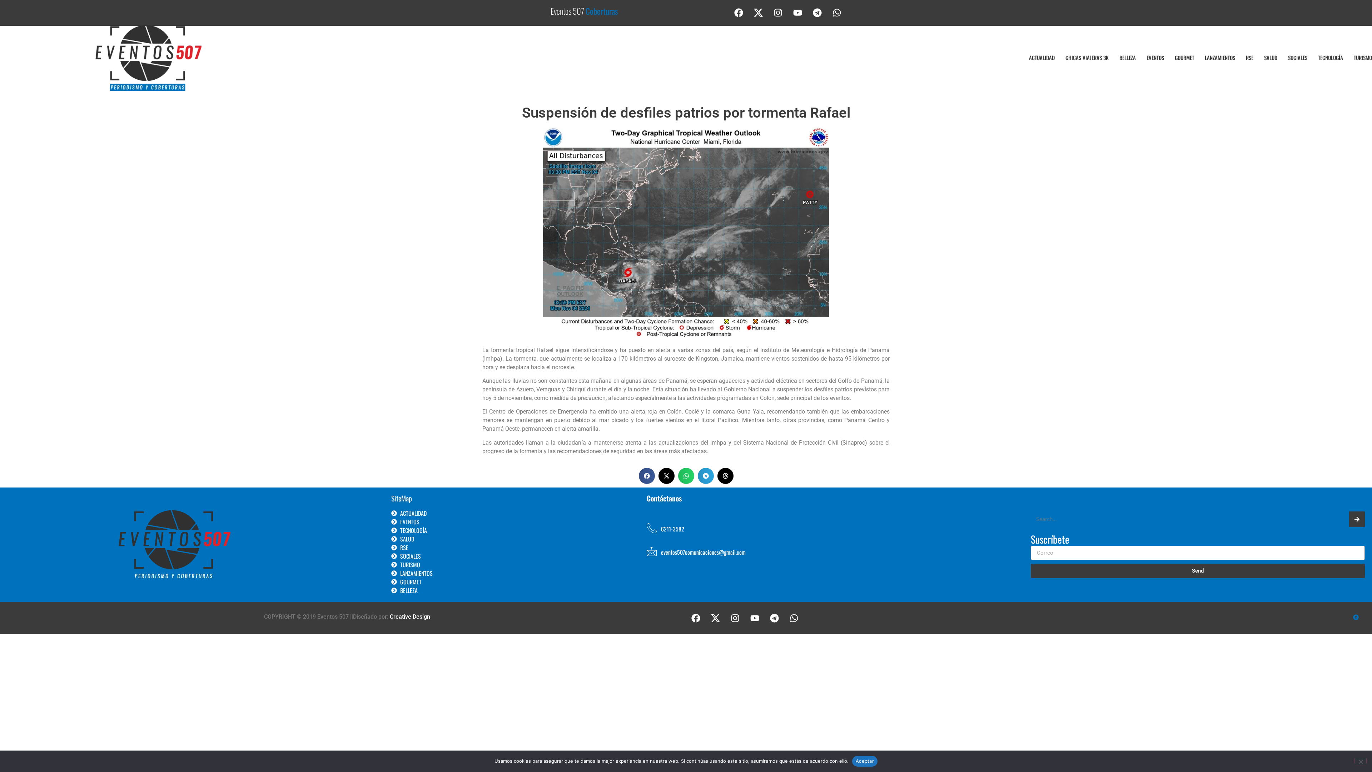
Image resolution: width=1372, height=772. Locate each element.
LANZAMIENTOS (1220, 57)
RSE (1249, 57)
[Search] (1357, 519)
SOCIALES (1297, 57)
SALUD (1270, 57)
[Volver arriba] (1356, 618)
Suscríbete (1050, 540)
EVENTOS (1155, 57)
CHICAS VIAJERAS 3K (1087, 57)
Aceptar (865, 761)
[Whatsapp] (837, 12)
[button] (647, 476)
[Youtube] (798, 12)
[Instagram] (778, 12)
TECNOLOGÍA (1330, 57)
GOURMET (1184, 57)
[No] (1360, 761)
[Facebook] (739, 12)
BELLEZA (1127, 57)
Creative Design (410, 616)
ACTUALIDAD (1042, 57)
